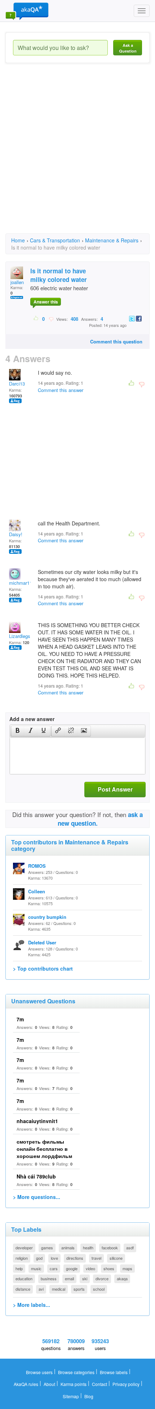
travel (96, 1258)
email (69, 1278)
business (49, 1278)
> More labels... (31, 1304)
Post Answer (115, 789)
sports (79, 1289)
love (54, 1258)
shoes (108, 1268)
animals (68, 1247)
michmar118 (22, 582)
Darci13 (17, 383)
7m (20, 1019)
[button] (17, 731)
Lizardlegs (19, 636)
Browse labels (114, 1372)
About (49, 1384)
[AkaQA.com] (27, 11)
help (19, 1268)
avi (41, 1289)
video (90, 1268)
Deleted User (42, 942)
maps (127, 1268)
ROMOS (37, 865)
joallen (17, 282)
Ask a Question (128, 48)
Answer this (46, 301)
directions (74, 1258)
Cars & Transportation (55, 240)
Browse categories (76, 1372)
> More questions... (36, 1196)
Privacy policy (126, 1384)
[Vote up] (36, 319)
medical (58, 1289)
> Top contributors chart (43, 968)
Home (18, 240)
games (47, 1247)
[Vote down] (51, 319)
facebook (110, 1247)
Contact (99, 1384)
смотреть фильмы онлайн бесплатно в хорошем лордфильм (44, 1148)
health (88, 1247)
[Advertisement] (77, 154)
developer (24, 1247)
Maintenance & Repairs (111, 240)
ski (84, 1278)
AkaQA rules (26, 1384)
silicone (116, 1258)
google (72, 1268)
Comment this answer (60, 390)
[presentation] (17, 731)
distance (22, 1289)
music (36, 1268)
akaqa (122, 1278)
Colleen (36, 891)
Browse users (39, 1372)
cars (54, 1268)
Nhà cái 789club (36, 1176)
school (99, 1289)
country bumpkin (47, 916)
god (39, 1258)
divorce (102, 1278)
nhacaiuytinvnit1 (37, 1121)
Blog (88, 1396)
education (23, 1278)
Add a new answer (31, 718)
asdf (130, 1247)
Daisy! (15, 534)
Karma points (74, 1384)
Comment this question (116, 341)
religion (21, 1258)
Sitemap (71, 1396)
